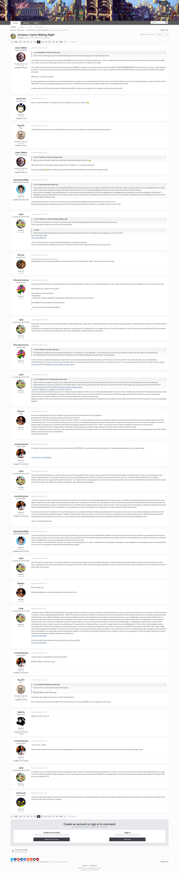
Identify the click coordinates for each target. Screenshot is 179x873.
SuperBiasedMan (21, 180)
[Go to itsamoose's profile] (21, 802)
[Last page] (65, 42)
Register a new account (51, 839)
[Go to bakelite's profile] (21, 721)
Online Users (39, 27)
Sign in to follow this (148, 34)
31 (31, 42)
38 (56, 42)
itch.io (152, 67)
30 (27, 42)
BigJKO (21, 125)
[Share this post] (166, 48)
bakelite (21, 712)
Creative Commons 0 (40, 387)
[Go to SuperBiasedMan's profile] (21, 189)
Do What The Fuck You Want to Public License (59, 364)
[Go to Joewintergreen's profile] (21, 453)
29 (24, 42)
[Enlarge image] (88, 102)
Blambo (20, 411)
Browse (15, 23)
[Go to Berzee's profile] (21, 264)
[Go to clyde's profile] (13, 36)
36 (49, 42)
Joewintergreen (21, 444)
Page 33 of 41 (73, 42)
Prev (16, 42)
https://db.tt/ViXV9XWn (39, 636)
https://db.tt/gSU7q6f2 (38, 643)
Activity (26, 23)
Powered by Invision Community (89, 870)
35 (46, 42)
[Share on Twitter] (11, 859)
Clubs (36, 23)
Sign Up (163, 3)
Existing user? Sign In (149, 3)
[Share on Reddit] (28, 859)
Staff (29, 27)
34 (42, 42)
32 (35, 42)
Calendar (22, 27)
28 (20, 42)
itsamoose (21, 793)
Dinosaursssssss (21, 280)
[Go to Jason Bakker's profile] (21, 57)
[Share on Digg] (21, 859)
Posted (39, 48)
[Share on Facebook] (15, 859)
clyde (21, 37)
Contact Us (93, 865)
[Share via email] (34, 859)
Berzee (21, 255)
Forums (13, 27)
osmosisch (21, 98)
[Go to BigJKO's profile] (21, 135)
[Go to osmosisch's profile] (21, 108)
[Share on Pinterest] (37, 859)
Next (61, 42)
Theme (84, 865)
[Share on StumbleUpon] (31, 859)
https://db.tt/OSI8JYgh (38, 238)
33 (38, 42)
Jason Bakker (21, 48)
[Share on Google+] (18, 859)
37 (53, 42)
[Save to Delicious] (24, 859)
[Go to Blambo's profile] (21, 420)
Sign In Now (127, 839)
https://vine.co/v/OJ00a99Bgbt (41, 457)
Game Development (42, 37)
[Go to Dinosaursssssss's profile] (21, 289)
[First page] (11, 42)
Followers (160, 34)
